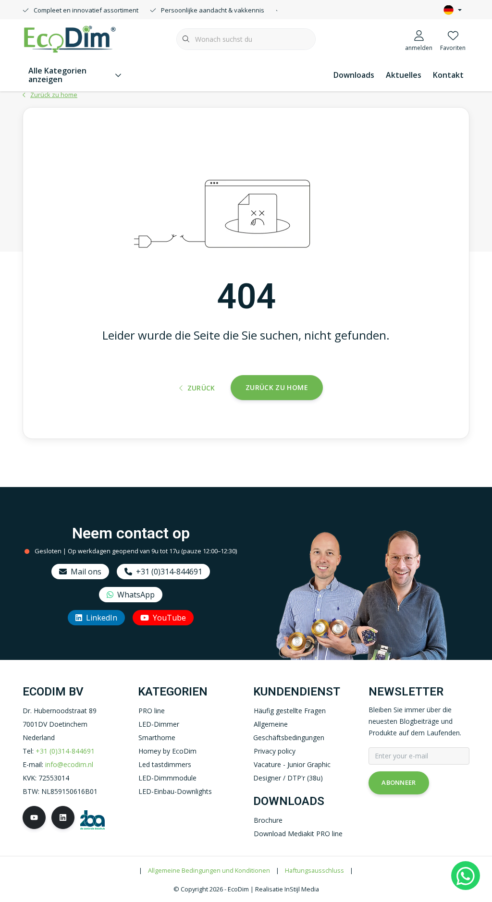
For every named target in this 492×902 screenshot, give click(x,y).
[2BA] (92, 818)
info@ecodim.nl (69, 764)
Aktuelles (403, 75)
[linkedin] (62, 817)
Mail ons (86, 571)
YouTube (169, 617)
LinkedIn (101, 617)
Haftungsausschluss (314, 870)
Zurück (201, 387)
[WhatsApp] (465, 875)
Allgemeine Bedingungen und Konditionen (209, 870)
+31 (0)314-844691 (169, 571)
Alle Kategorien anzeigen (57, 75)
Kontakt (448, 75)
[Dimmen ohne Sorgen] (70, 38)
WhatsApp (136, 594)
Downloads (353, 75)
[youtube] (34, 817)
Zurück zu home (277, 387)
